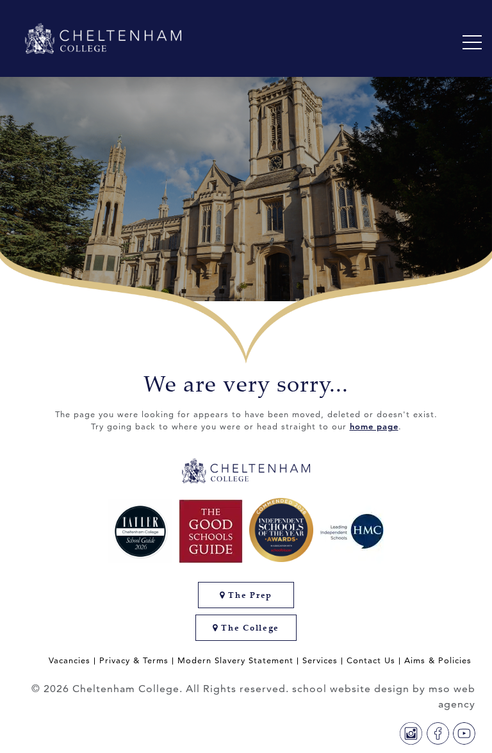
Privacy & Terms (133, 660)
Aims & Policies (438, 660)
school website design (350, 689)
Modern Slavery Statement (235, 660)
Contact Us (371, 660)
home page (374, 426)
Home (42, 327)
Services (320, 660)
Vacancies (69, 660)
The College (248, 627)
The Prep (249, 595)
